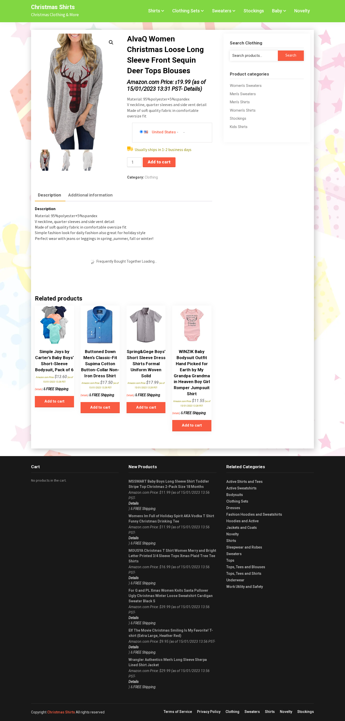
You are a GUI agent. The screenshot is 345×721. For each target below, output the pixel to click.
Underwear (235, 580)
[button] (111, 42)
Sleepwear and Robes (244, 547)
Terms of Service (178, 711)
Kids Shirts (239, 127)
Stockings (253, 10)
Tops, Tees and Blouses (245, 567)
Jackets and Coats (241, 528)
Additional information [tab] (90, 194)
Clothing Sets (186, 10)
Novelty (302, 10)
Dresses (233, 508)
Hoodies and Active (242, 521)
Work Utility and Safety (244, 587)
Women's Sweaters (246, 85)
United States (164, 132)
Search (290, 55)
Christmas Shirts (53, 7)
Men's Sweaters (243, 94)
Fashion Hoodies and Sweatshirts (254, 514)
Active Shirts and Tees (244, 482)
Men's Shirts (240, 102)
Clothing (151, 177)
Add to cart (159, 161)
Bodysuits (234, 495)
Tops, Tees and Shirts (243, 573)
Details (192, 89)
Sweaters (221, 10)
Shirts (154, 10)
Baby (277, 10)
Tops (230, 560)
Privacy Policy (208, 711)
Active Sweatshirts (241, 488)
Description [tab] (49, 194)
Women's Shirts (243, 110)
